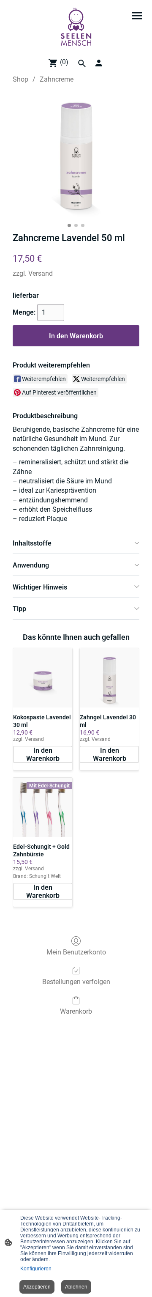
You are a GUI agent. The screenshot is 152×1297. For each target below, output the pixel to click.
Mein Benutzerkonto (76, 952)
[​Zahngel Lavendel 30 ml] (109, 677)
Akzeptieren (37, 1287)
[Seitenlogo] (76, 27)
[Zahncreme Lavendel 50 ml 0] (76, 156)
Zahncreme (56, 79)
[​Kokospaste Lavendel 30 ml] (42, 677)
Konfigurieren (36, 1269)
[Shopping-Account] (99, 63)
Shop (20, 79)
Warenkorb (76, 1011)
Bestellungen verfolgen (76, 982)
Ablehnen (76, 1287)
